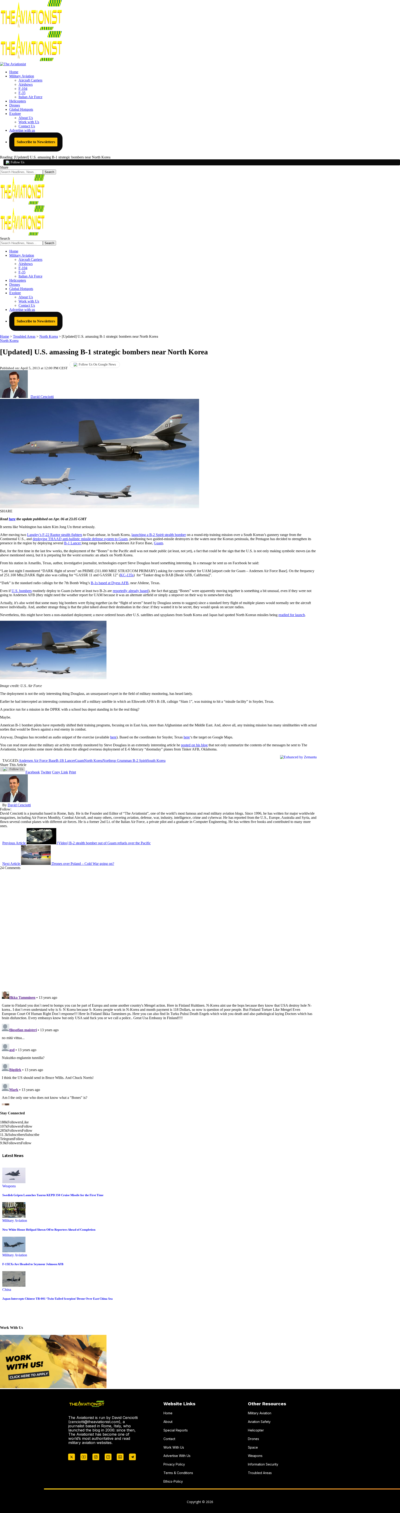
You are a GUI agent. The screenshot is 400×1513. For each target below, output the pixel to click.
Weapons (9, 1186)
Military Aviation (14, 1221)
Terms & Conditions (178, 1473)
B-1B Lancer (65, 761)
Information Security (263, 1464)
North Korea (9, 341)
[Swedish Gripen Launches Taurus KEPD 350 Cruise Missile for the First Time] (13, 1182)
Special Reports (175, 1430)
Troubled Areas (260, 1473)
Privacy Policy (174, 1464)
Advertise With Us (177, 1456)
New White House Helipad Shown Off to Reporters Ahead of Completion (48, 1229)
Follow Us (17, 162)
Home (167, 1413)
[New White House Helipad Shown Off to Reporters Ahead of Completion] (13, 1216)
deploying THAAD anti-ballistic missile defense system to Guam (80, 539)
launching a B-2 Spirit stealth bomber (158, 535)
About (167, 1422)
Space (253, 1447)
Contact (169, 1439)
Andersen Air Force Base (37, 761)
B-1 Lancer (73, 543)
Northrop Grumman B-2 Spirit (125, 761)
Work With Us (173, 1447)
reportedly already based (130, 591)
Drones (253, 1439)
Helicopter (256, 1430)
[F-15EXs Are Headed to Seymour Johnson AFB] (13, 1251)
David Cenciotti (42, 397)
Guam (158, 543)
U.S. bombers (22, 591)
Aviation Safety (259, 1422)
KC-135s (127, 575)
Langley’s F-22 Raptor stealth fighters (54, 535)
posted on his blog (194, 745)
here (12, 519)
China (6, 1290)
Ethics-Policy (173, 1481)
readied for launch (291, 615)
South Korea (156, 761)
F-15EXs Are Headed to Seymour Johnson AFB (32, 1264)
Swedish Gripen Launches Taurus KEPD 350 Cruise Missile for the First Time (52, 1195)
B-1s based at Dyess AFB (109, 583)
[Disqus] (158, 928)
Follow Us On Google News (97, 364)
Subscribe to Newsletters (36, 142)
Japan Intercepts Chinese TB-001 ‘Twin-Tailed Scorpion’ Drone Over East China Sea (57, 1298)
